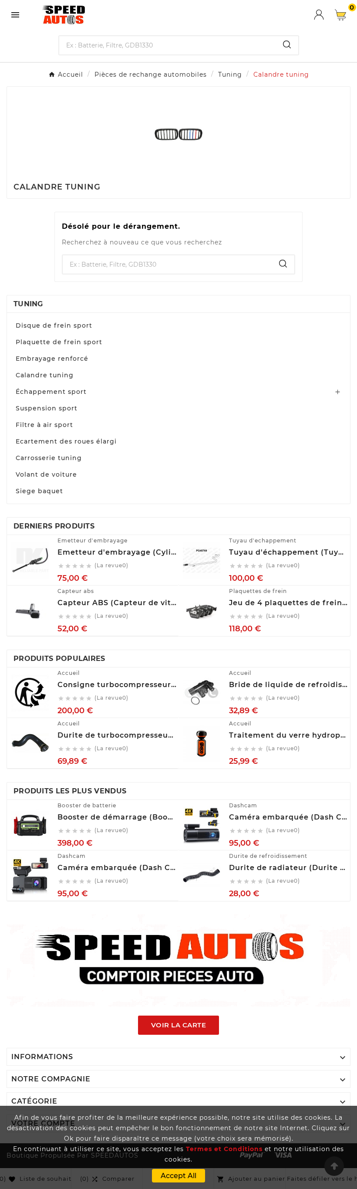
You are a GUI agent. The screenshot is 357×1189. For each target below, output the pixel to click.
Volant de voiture (46, 474)
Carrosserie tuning (49, 458)
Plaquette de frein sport (59, 342)
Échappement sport (51, 392)
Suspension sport (46, 408)
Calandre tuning (45, 375)
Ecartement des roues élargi (66, 441)
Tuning (28, 304)
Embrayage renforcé (52, 358)
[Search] (287, 44)
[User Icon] (324, 15)
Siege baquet (39, 491)
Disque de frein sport (54, 325)
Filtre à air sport (44, 425)
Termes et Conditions (224, 1149)
